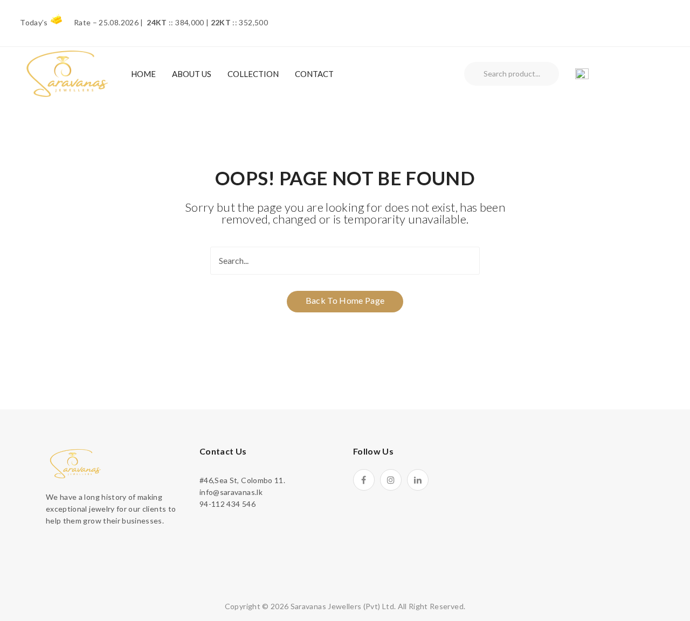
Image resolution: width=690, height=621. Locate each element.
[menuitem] (143, 74)
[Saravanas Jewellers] (67, 73)
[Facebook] (364, 480)
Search (474, 74)
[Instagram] (391, 480)
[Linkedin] (418, 480)
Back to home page (345, 300)
